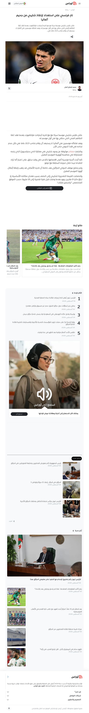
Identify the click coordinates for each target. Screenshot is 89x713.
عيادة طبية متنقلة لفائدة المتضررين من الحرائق (65, 629)
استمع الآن (19, 414)
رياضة (66, 10)
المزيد (11, 521)
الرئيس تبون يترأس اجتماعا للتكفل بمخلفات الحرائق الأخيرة (40, 501)
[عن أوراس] (44, 676)
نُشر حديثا (78, 531)
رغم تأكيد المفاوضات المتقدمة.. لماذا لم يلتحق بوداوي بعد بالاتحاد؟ (58, 589)
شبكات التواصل (75, 696)
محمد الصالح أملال (70, 87)
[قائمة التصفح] (9, 4)
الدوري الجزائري (18, 3)
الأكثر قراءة (78, 293)
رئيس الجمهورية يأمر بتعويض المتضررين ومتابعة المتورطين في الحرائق (36, 463)
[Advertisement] (44, 116)
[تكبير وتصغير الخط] (9, 88)
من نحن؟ (78, 692)
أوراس (72, 10)
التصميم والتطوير (74, 700)
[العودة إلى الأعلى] (9, 708)
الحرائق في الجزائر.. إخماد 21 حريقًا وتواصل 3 (46, 482)
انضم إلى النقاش (43, 188)
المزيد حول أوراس (39, 686)
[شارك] (71, 37)
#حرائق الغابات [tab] (76, 458)
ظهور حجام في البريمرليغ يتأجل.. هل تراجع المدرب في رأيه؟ (61, 649)
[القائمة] (79, 4)
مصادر (71, 151)
